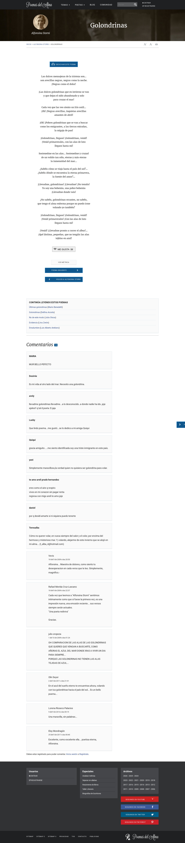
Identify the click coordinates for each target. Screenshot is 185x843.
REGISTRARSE (149, 6)
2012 (153, 785)
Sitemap (29, 836)
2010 (131, 789)
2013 (147, 785)
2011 (125, 789)
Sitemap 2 (40, 836)
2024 (136, 776)
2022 (131, 780)
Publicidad (94, 836)
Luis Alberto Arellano (50, 328)
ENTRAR (147, 3)
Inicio (28, 44)
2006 (153, 789)
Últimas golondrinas (38, 307)
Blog (92, 5)
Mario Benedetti (55, 307)
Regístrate (83, 754)
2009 (136, 789)
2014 (142, 785)
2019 (147, 780)
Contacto (82, 836)
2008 (142, 789)
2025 (131, 776)
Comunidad (106, 5)
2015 (136, 785)
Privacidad (64, 836)
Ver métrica (63, 262)
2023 (125, 780)
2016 (131, 785)
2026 (125, 776)
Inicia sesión (71, 754)
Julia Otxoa (50, 317)
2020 (142, 780)
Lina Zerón (43, 322)
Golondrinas (34, 312)
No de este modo (36, 317)
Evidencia (33, 322)
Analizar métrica (88, 776)
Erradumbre (34, 328)
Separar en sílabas (89, 780)
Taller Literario (88, 789)
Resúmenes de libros (90, 785)
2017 (125, 785)
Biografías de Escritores (91, 793)
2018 (153, 780)
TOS (73, 836)
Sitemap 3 (52, 836)
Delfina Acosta (47, 312)
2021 (136, 780)
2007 (147, 789)
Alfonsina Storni (41, 44)
